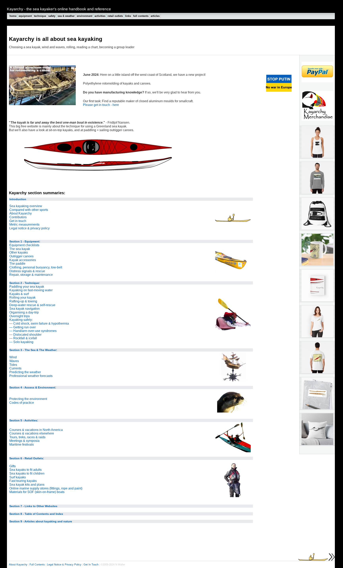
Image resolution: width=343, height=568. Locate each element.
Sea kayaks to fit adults (25, 469)
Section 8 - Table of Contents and (32, 513)
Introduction (17, 199)
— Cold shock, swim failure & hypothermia (39, 323)
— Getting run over (22, 327)
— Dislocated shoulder (25, 334)
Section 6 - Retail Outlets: (26, 458)
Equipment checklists (24, 245)
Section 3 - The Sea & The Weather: (33, 350)
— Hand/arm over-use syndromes (33, 331)
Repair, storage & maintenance (31, 274)
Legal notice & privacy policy (29, 228)
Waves (14, 361)
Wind (13, 357)
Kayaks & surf (19, 294)
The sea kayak (19, 249)
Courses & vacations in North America (36, 430)
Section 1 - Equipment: (24, 241)
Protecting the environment (28, 399)
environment (84, 15)
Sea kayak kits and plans (26, 484)
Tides (13, 364)
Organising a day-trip (24, 312)
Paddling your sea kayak (26, 286)
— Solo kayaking (21, 342)
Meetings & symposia (24, 440)
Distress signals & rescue (27, 271)
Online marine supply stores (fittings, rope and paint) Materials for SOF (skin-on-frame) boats (45, 490)
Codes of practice (21, 402)
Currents (15, 368)
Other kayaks (18, 252)
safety (51, 15)
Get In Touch (91, 564)
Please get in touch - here (101, 105)
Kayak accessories (22, 260)
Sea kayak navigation (24, 308)
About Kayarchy (20, 213)
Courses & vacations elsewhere (31, 433)
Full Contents (37, 564)
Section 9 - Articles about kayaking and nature (40, 521)
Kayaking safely (20, 319)
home (13, 15)
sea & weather (66, 15)
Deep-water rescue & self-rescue (32, 305)
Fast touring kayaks (23, 480)
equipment (25, 15)
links (128, 15)
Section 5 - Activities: (23, 420)
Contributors (18, 217)
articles (155, 15)
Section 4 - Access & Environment (32, 387)
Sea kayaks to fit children (26, 473)
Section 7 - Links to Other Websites (33, 506)
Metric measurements (24, 224)
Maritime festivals (21, 444)
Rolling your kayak (22, 297)
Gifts (12, 466)
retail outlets (115, 15)
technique (40, 15)
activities (99, 15)
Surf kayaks (17, 477)
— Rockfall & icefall (23, 338)
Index (59, 513)
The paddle (17, 263)
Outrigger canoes (21, 256)
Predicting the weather (25, 372)
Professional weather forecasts (31, 376)
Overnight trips (19, 316)
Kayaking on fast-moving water (31, 290)
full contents (140, 15)
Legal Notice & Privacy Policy (64, 564)
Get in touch (17, 221)
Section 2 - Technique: (24, 282)
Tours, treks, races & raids (27, 437)
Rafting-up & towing (23, 301)
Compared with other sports (28, 209)
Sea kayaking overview (25, 206)
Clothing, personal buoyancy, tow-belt (35, 267)
